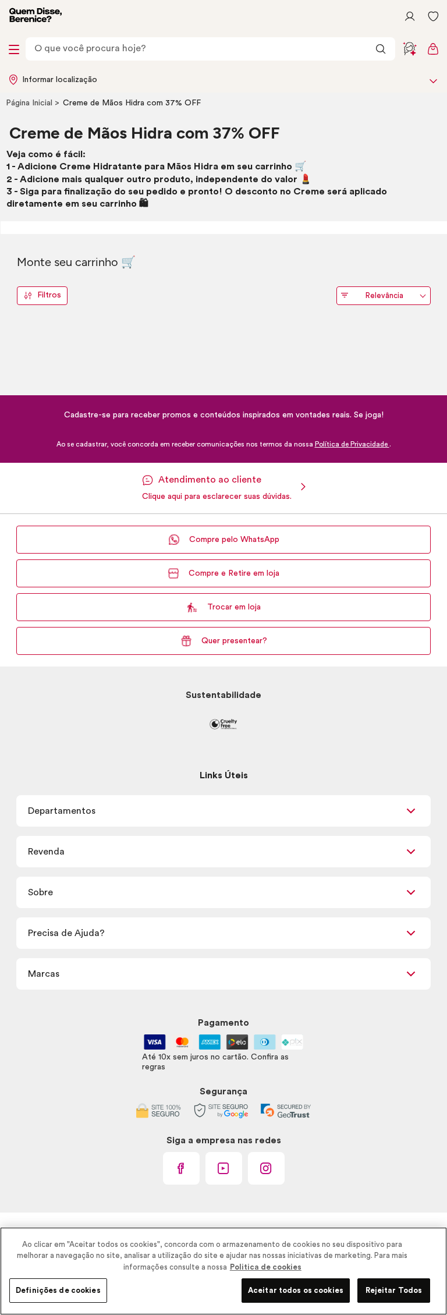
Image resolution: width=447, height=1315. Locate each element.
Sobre (40, 892)
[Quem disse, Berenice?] (35, 16)
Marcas (43, 974)
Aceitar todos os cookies (295, 1290)
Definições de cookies (58, 1290)
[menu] (14, 49)
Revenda (46, 851)
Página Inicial (30, 103)
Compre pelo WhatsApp (234, 540)
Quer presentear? (234, 641)
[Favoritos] (433, 16)
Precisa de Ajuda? (66, 933)
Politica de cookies (265, 1267)
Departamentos (61, 811)
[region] (223, 1271)
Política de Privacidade (352, 444)
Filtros (49, 295)
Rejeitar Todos (394, 1290)
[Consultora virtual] (409, 49)
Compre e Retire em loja (234, 573)
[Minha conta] (409, 16)
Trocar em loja (234, 607)
